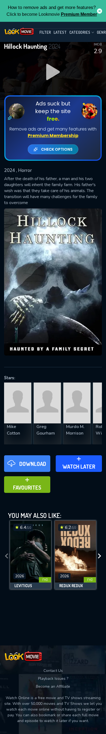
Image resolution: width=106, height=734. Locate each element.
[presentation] (6, 556)
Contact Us (53, 670)
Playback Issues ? (53, 678)
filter (45, 32)
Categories (79, 32)
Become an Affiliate (53, 686)
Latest (60, 32)
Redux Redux (71, 586)
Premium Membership (53, 135)
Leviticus (23, 586)
